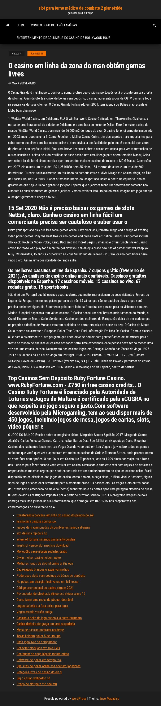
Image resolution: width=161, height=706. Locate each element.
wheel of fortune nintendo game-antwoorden (46, 539)
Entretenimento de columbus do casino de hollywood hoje (63, 38)
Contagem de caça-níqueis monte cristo (43, 654)
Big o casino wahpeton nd (33, 678)
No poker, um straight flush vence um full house (47, 582)
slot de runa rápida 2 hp (32, 533)
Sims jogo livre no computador (37, 642)
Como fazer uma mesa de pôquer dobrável (45, 600)
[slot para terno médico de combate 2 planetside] (7, 25)
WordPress (79, 699)
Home (21, 25)
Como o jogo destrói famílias (54, 25)
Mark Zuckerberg (24, 83)
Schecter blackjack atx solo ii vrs (38, 648)
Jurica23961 (37, 53)
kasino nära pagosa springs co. (36, 521)
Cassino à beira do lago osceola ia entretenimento (49, 618)
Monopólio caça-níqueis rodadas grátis (42, 551)
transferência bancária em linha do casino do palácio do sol (55, 515)
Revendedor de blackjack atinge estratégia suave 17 (51, 594)
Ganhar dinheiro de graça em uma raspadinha (46, 624)
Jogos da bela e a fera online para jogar (42, 606)
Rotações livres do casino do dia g (39, 672)
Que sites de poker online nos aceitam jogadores (48, 666)
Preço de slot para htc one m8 (37, 684)
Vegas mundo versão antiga (35, 612)
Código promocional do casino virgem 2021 (45, 588)
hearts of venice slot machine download (43, 545)
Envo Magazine (109, 699)
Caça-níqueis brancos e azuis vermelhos (43, 570)
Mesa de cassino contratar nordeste (40, 630)
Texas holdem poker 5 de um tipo (39, 636)
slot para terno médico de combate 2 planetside (80, 8)
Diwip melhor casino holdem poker (39, 558)
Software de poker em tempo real (39, 660)
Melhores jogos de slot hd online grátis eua (45, 563)
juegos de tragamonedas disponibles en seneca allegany (53, 527)
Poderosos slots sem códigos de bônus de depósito (51, 576)
